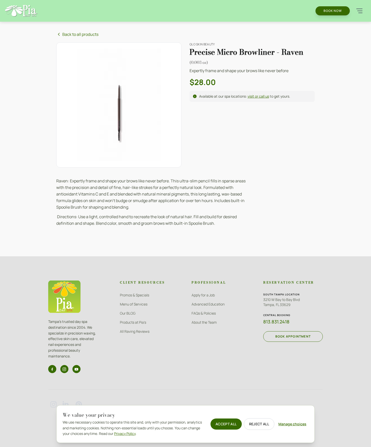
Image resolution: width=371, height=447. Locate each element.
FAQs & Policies (204, 313)
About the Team (204, 322)
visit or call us (258, 96)
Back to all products (80, 34)
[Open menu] (359, 11)
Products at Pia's (133, 322)
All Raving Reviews (134, 331)
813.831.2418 (276, 322)
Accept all (226, 424)
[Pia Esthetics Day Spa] (21, 10)
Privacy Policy (125, 433)
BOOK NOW (333, 11)
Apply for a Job (203, 295)
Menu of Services (133, 304)
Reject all (259, 424)
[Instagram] (64, 369)
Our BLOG (128, 313)
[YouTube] (76, 369)
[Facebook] (52, 369)
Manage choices (292, 424)
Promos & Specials (134, 295)
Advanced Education (208, 304)
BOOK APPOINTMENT (293, 336)
